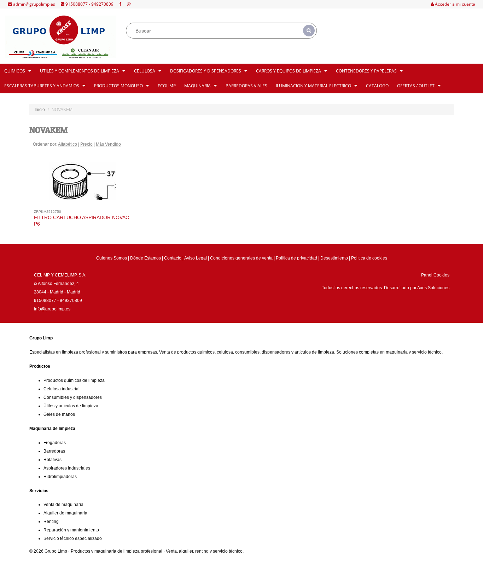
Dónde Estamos (145, 258)
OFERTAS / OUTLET (416, 86)
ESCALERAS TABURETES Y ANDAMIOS (41, 86)
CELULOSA (144, 71)
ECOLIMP (167, 86)
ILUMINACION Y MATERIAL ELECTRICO (313, 86)
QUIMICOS (14, 71)
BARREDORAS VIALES (246, 86)
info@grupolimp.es (52, 309)
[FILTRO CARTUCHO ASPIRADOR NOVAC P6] (82, 182)
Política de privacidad (296, 258)
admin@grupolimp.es (33, 4)
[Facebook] (120, 4)
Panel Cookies (435, 275)
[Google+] (129, 4)
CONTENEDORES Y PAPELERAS (366, 71)
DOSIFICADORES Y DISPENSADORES (205, 71)
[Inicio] (60, 37)
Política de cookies (369, 258)
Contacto (172, 258)
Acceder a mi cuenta (454, 4)
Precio (86, 144)
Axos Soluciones (433, 287)
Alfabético (67, 144)
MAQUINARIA (197, 86)
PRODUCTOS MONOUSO (118, 86)
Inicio (40, 109)
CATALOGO (377, 86)
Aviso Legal (195, 258)
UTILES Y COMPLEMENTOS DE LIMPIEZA (79, 71)
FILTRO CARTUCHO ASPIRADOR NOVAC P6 (81, 221)
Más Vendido (108, 144)
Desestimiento (334, 258)
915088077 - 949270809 (89, 4)
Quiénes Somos (111, 258)
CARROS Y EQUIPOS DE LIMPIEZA (288, 71)
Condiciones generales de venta (241, 258)
